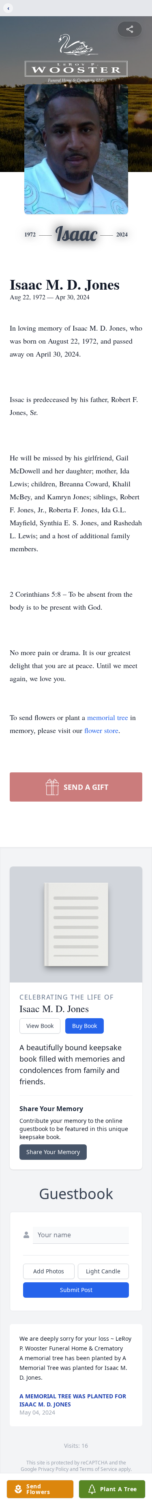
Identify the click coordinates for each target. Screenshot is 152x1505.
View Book (40, 1026)
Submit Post (76, 1290)
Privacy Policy (53, 1469)
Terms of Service (98, 1469)
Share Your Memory (53, 1152)
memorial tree (107, 717)
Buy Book (84, 1026)
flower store (101, 730)
